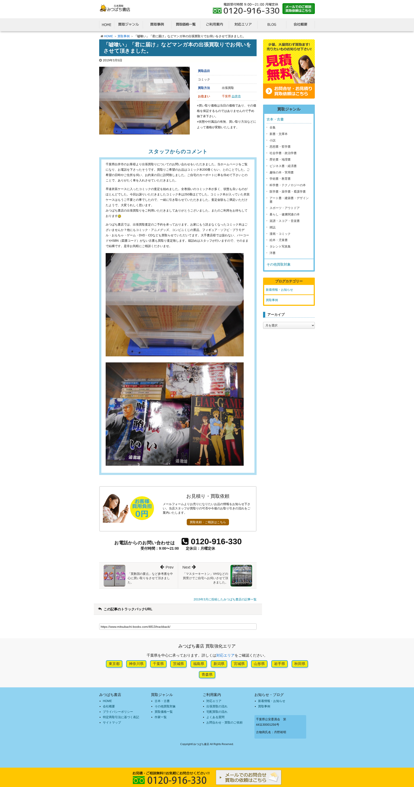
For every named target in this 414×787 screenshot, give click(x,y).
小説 (273, 140)
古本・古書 (275, 119)
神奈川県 (136, 664)
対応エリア (225, 655)
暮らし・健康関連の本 (285, 214)
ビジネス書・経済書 (283, 166)
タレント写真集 (280, 246)
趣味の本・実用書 (282, 172)
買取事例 (124, 36)
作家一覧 (161, 717)
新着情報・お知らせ (279, 289)
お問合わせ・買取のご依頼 (224, 722)
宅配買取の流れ (216, 711)
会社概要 (109, 706)
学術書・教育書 (280, 178)
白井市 (236, 96)
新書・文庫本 (279, 134)
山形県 (259, 664)
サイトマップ (112, 722)
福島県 (198, 664)
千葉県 (158, 664)
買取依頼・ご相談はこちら (208, 522)
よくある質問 (215, 717)
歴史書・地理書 (280, 159)
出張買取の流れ (216, 706)
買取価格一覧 (164, 711)
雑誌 (273, 227)
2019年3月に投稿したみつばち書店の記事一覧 (225, 599)
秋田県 (299, 664)
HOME (108, 36)
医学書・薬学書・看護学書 (288, 191)
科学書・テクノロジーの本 (288, 185)
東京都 (114, 664)
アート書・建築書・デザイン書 (289, 199)
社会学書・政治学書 (283, 153)
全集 (273, 127)
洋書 (273, 253)
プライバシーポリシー (118, 711)
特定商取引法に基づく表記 (121, 717)
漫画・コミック (280, 233)
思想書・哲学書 (280, 146)
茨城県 (178, 664)
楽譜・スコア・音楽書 (285, 221)
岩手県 (279, 664)
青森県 (207, 675)
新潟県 (218, 664)
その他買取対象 (279, 264)
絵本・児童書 (279, 240)
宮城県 (239, 664)
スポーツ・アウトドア (285, 208)
